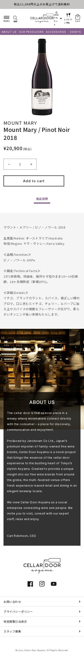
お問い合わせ (12, 602)
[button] (7, 18)
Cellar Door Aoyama (35, 650)
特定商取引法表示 (15, 621)
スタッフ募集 (12, 631)
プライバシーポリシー (18, 611)
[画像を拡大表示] (42, 77)
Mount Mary (20, 122)
